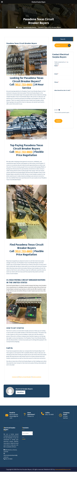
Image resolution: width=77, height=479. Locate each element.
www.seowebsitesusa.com (63, 469)
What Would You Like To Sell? (62, 90)
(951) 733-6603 (23, 84)
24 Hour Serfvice (65, 417)
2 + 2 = (56, 110)
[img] (59, 109)
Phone (56, 82)
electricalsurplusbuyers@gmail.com (13, 416)
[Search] (69, 45)
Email (56, 74)
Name (56, 65)
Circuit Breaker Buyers (29, 27)
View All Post (20, 392)
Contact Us (15, 377)
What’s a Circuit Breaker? (25, 377)
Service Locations (36, 377)
